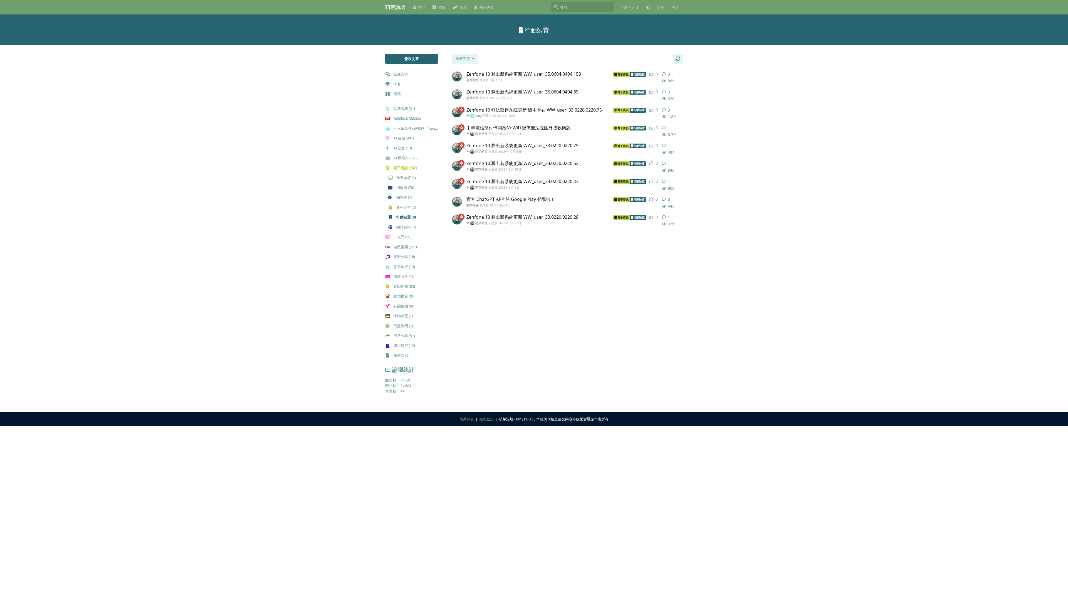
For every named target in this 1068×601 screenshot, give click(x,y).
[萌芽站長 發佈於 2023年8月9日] (457, 184)
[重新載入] (678, 59)
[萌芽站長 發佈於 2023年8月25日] (457, 166)
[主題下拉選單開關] (681, 74)
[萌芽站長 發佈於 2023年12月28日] (457, 112)
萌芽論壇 (395, 7)
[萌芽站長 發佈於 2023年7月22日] (457, 220)
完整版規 (486, 419)
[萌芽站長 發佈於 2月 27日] (457, 77)
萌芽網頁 (466, 419)
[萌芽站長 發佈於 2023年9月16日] (457, 130)
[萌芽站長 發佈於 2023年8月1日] (457, 202)
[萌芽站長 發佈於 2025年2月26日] (457, 94)
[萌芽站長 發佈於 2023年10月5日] (457, 148)
